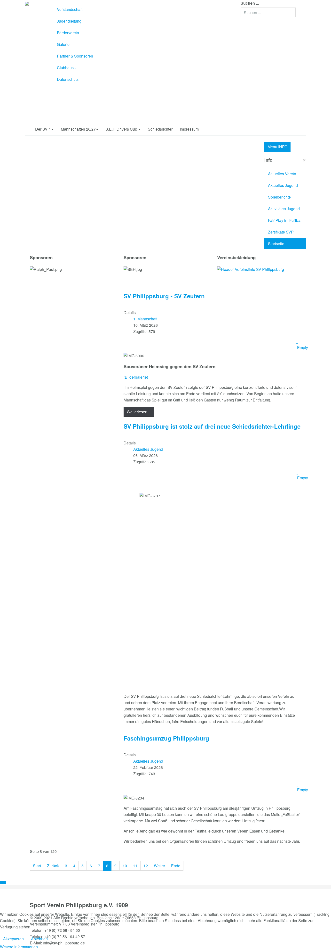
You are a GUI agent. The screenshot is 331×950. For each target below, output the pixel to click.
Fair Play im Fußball (285, 220)
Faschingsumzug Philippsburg (166, 738)
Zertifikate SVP (281, 232)
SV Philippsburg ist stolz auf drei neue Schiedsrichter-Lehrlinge (212, 426)
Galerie (63, 44)
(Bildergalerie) (136, 377)
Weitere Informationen (19, 947)
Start (37, 865)
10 (125, 865)
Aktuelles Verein (282, 173)
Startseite (276, 243)
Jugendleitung (69, 21)
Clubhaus (65, 67)
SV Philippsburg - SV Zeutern (164, 296)
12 (145, 865)
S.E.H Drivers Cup (121, 129)
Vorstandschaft (69, 9)
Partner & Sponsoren (75, 56)
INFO (277, 147)
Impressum (189, 129)
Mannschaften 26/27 (78, 129)
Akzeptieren (13, 939)
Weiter (159, 865)
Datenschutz (68, 79)
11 (135, 865)
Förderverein (68, 32)
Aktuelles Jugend (283, 185)
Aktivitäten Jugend (284, 208)
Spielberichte (279, 197)
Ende (175, 865)
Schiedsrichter (160, 129)
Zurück (53, 865)
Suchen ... (250, 3)
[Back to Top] (3, 882)
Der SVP (43, 129)
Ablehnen (39, 939)
